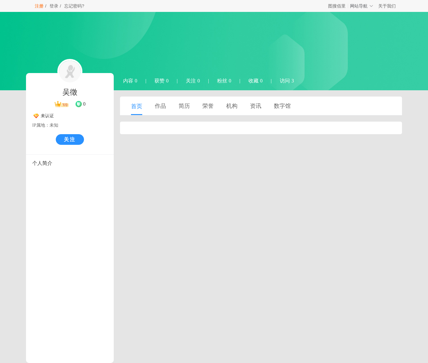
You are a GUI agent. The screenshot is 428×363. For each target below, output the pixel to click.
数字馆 (282, 106)
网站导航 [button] (359, 5)
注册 (39, 5)
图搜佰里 (337, 6)
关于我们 (387, 5)
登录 (54, 5)
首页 (136, 106)
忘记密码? (74, 5)
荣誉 (208, 106)
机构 (231, 106)
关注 (70, 139)
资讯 (255, 106)
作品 (160, 106)
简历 (184, 106)
